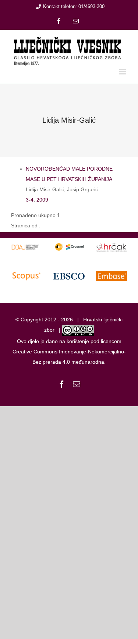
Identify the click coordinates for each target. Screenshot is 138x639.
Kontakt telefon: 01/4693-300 (74, 6)
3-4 (29, 200)
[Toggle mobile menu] (123, 72)
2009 (42, 200)
